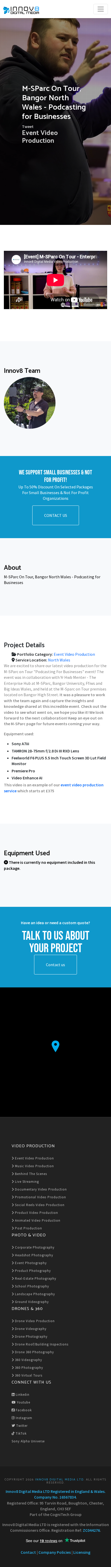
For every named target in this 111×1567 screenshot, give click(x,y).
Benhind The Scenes (30, 1174)
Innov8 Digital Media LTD (59, 1479)
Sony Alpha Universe (28, 1441)
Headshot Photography (33, 1255)
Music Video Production (34, 1166)
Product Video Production (36, 1212)
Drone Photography (30, 1336)
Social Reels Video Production (39, 1205)
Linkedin (22, 1394)
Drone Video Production (34, 1321)
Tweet (28, 126)
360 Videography (28, 1360)
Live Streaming (26, 1181)
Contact (28, 1552)
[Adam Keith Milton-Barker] (30, 403)
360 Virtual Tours (28, 1375)
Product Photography (32, 1271)
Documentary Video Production (40, 1189)
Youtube (23, 1402)
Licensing (81, 1552)
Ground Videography (31, 1302)
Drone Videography (30, 1329)
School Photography (31, 1286)
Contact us (55, 964)
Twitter (21, 1425)
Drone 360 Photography (34, 1352)
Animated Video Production (37, 1220)
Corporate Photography (34, 1247)
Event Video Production (40, 137)
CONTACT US (55, 515)
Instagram (23, 1418)
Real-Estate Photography (35, 1278)
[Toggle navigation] (100, 9)
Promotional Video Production (40, 1197)
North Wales (59, 660)
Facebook (23, 1410)
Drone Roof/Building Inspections (41, 1344)
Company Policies (54, 1552)
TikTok (21, 1433)
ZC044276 (91, 1530)
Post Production (28, 1228)
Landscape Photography (34, 1294)
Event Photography (30, 1263)
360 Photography (28, 1367)
